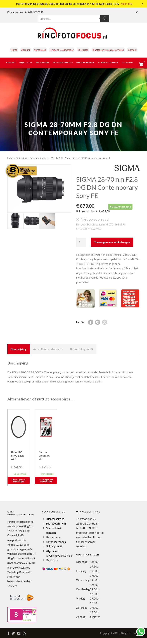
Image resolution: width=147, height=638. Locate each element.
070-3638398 (35, 12)
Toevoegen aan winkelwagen (112, 242)
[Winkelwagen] (142, 65)
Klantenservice (55, 518)
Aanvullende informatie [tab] (48, 349)
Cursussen (83, 49)
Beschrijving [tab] (18, 349)
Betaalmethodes (56, 541)
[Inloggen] (137, 12)
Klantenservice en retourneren (108, 49)
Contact (132, 49)
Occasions (128, 62)
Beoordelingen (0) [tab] (81, 349)
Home (14, 49)
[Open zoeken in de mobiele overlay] (73, 15)
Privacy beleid (54, 546)
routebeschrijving (56, 523)
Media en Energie (85, 62)
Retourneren (53, 537)
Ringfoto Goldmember (62, 49)
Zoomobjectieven (40, 158)
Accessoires (42, 62)
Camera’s (11, 62)
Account (25, 49)
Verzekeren (40, 49)
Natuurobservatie (63, 62)
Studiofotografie (108, 62)
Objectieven (25, 62)
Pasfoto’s (52, 560)
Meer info (126, 3)
